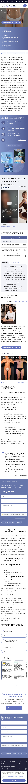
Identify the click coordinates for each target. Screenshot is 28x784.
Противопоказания (14, 262)
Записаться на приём (14, 145)
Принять (14, 780)
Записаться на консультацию (11, 22)
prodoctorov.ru (22, 140)
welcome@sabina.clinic (9, 766)
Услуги (7, 10)
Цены (4, 53)
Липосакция (18, 10)
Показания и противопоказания (16, 53)
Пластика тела (12, 10)
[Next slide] (25, 203)
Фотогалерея (20, 382)
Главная (3, 10)
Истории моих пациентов (8, 226)
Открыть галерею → (14, 708)
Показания (5, 262)
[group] (6, 670)
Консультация (7, 301)
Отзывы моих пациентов (8, 685)
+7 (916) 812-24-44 (8, 1)
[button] (3, 224)
